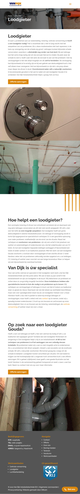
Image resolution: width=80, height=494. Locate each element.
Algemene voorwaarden (48, 487)
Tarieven (46, 451)
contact (45, 299)
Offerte (46, 443)
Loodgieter (14, 469)
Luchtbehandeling (17, 472)
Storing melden (49, 448)
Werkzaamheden (50, 456)
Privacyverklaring (15, 490)
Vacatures (47, 453)
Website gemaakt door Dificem (35, 490)
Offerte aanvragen (18, 82)
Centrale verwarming (18, 467)
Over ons (46, 445)
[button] (70, 489)
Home (10, 16)
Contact (46, 440)
